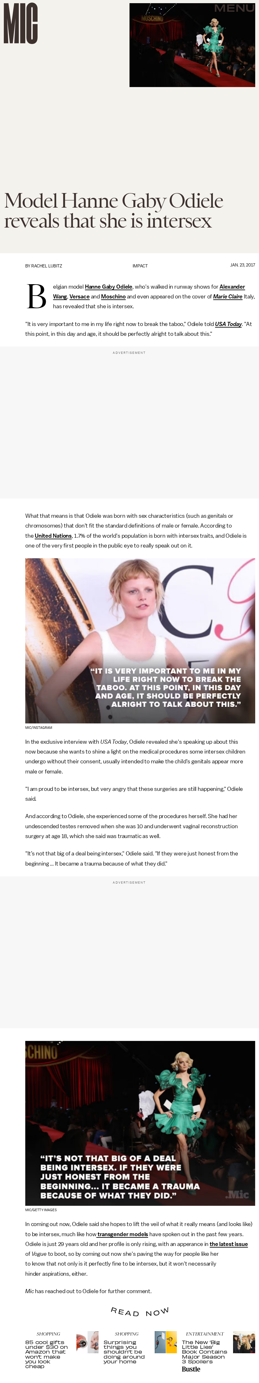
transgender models (122, 1234)
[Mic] (21, 23)
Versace (79, 296)
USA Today (228, 324)
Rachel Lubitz (46, 266)
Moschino (113, 296)
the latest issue (229, 1244)
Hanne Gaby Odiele (108, 287)
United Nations (53, 536)
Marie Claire (228, 296)
